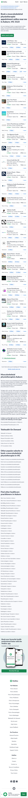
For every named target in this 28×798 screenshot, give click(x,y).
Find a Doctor (14, 688)
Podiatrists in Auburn (5, 604)
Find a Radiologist (14, 715)
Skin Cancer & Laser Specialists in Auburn (10, 619)
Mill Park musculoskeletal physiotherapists (10, 469)
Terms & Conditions (14, 767)
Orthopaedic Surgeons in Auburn (8, 586)
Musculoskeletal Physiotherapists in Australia (9, 6)
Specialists (14, 744)
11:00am (10, 249)
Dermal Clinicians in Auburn (7, 548)
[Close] (1, 794)
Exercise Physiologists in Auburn (8, 563)
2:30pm (18, 307)
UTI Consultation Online (6, 445)
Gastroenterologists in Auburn (7, 566)
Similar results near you (14, 369)
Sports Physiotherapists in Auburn (8, 624)
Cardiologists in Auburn (6, 528)
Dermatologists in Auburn (7, 551)
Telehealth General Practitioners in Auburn (10, 510)
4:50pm (10, 168)
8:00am (11, 59)
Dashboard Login (14, 747)
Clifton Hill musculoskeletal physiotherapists (11, 472)
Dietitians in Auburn (5, 556)
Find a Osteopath (14, 709)
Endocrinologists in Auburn (7, 561)
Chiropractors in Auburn (6, 530)
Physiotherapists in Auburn (7, 598)
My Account (14, 721)
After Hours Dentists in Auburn (8, 498)
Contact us (14, 764)
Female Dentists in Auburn (7, 518)
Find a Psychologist (14, 703)
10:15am (17, 261)
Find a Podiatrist (14, 697)
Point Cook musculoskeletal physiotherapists (11, 461)
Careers (14, 761)
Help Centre (14, 724)
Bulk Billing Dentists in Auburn (8, 503)
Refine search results (7, 35)
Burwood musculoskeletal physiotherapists (10, 474)
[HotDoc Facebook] (11, 781)
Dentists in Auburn (5, 546)
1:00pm (10, 142)
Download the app (14, 670)
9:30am (11, 47)
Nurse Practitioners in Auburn (8, 576)
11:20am (18, 272)
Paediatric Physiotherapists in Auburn (9, 593)
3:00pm (10, 180)
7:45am (11, 156)
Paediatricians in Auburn (6, 591)
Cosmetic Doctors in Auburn (7, 535)
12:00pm (11, 307)
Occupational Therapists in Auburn (9, 581)
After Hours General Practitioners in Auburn (11, 500)
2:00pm (11, 205)
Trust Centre (14, 773)
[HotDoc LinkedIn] (14, 781)
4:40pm (15, 71)
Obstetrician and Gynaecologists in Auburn (10, 578)
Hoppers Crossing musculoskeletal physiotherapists (12, 459)
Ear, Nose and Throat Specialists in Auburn (10, 558)
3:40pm (8, 71)
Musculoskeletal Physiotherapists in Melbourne (11, 422)
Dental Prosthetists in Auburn (7, 543)
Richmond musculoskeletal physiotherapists (11, 477)
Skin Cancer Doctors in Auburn (8, 616)
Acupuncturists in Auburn (7, 523)
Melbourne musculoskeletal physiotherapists (11, 487)
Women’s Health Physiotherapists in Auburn (11, 629)
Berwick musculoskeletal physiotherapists (10, 484)
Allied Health (14, 738)
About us (14, 758)
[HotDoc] (4, 2)
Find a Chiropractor (14, 700)
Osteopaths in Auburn (6, 588)
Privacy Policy (14, 770)
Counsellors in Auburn (6, 538)
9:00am (10, 193)
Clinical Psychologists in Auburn (8, 533)
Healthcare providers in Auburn (8, 631)
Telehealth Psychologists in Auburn (9, 515)
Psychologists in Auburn (6, 609)
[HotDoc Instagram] (16, 781)
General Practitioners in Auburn (8, 568)
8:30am (17, 59)
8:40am (11, 272)
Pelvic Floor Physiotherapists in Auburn (10, 596)
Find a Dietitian (14, 706)
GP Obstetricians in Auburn (7, 571)
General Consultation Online (7, 440)
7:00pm (8, 95)
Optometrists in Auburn (6, 583)
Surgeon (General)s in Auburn (7, 626)
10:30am (10, 216)
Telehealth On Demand (6, 433)
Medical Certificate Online (7, 435)
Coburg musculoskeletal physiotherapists (10, 464)
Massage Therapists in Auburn (8, 573)
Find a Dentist (14, 691)
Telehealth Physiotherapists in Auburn (9, 513)
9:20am (17, 193)
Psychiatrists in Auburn (6, 606)
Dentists (14, 741)
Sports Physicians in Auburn (7, 621)
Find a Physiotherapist (14, 694)
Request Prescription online (7, 438)
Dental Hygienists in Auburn (7, 541)
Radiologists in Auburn (6, 611)
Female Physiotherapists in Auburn (9, 520)
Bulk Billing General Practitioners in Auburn (11, 505)
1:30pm (11, 319)
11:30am (17, 216)
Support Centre (14, 750)
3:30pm (8, 119)
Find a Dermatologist (14, 712)
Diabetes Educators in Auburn (8, 553)
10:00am (18, 47)
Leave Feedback (14, 727)
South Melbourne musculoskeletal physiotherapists (12, 482)
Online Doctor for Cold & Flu (7, 443)
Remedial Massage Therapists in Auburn (10, 614)
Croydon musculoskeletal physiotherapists (10, 479)
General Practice (14, 735)
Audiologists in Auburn (6, 525)
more (24, 47)
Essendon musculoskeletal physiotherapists (10, 467)
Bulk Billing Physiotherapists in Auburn (9, 508)
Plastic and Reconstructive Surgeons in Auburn (11, 601)
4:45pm (17, 142)
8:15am (18, 156)
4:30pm (10, 82)
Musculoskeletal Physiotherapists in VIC (8, 7)
